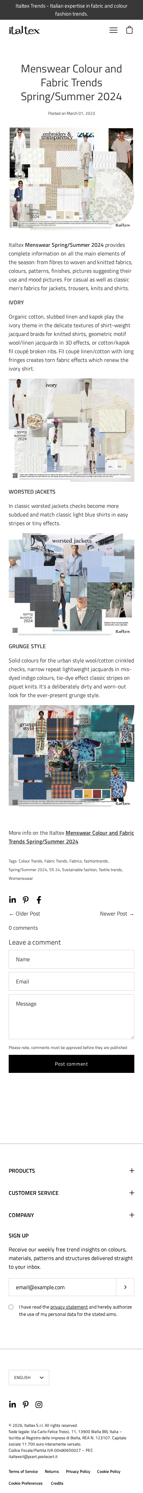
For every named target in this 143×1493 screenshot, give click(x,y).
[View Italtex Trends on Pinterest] (26, 1404)
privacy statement (69, 1306)
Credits (57, 1483)
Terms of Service (23, 1471)
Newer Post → (117, 913)
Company (21, 1215)
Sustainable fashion (79, 869)
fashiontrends (96, 861)
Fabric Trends (55, 861)
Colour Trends (30, 861)
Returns (52, 1471)
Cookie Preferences (26, 1483)
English (22, 1377)
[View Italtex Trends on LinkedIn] (12, 1404)
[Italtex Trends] (24, 30)
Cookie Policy (108, 1471)
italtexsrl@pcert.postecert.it (33, 1456)
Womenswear (21, 878)
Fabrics (75, 861)
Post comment (71, 1063)
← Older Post (24, 913)
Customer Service (34, 1193)
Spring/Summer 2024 (28, 869)
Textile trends (110, 869)
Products (22, 1170)
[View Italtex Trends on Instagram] (39, 1404)
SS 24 (54, 869)
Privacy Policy (78, 1471)
